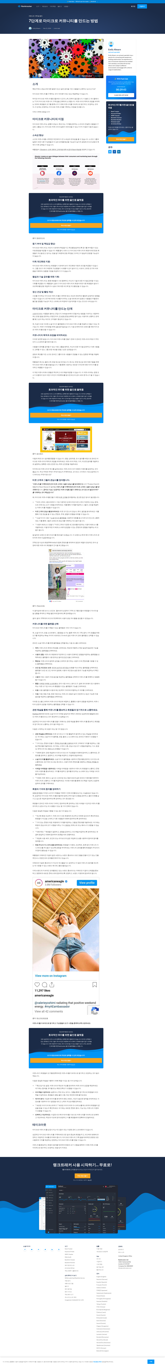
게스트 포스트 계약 (70, 1297)
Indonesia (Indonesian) (103, 1329)
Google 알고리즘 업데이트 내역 (74, 1300)
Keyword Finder (69, 1251)
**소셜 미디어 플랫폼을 (58, 518)
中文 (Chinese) (101, 1307)
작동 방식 (45, 6)
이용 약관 (99, 1249)
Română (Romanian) (103, 1337)
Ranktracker (25, 6)
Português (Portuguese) (104, 1298)
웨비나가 (51, 749)
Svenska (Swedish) (102, 1301)
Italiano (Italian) (101, 1287)
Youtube (31, 1249)
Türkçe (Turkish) (101, 1304)
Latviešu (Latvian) (102, 1334)
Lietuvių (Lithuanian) (103, 1331)
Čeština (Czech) (101, 1312)
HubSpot (35, 714)
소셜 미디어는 (37, 314)
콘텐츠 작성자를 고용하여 (64, 743)
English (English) (101, 1276)
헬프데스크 (100, 1270)
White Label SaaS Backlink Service (75, 1278)
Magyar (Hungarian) (102, 1326)
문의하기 (121, 1249)
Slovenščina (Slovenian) (103, 1342)
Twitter (45, 1249)
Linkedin (52, 1249)
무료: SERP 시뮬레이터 (71, 1271)
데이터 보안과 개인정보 (60, 668)
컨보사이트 (41, 606)
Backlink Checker (70, 1260)
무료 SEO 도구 (69, 1294)
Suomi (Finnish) (101, 1323)
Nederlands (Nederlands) (104, 1293)
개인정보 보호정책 (102, 1251)
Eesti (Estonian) (101, 1320)
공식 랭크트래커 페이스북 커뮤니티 (38, 1249)
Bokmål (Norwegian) (103, 1351)
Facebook (25, 1249)
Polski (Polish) (101, 1296)
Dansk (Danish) (101, 1315)
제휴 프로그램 (69, 1283)
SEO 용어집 (68, 1289)
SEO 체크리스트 (70, 1265)
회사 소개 (121, 1252)
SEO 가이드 (68, 1292)
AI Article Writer (70, 1268)
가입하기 (142, 6)
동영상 (67, 825)
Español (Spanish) (102, 1282)
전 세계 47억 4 (64, 316)
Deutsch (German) (102, 1279)
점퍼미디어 (41, 238)
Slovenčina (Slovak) (102, 1340)
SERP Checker (69, 1254)
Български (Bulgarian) (103, 1309)
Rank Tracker (68, 1249)
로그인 (133, 6)
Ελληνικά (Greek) (102, 1318)
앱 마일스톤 (100, 1267)
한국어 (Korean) (101, 1348)
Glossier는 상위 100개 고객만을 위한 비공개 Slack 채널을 (60, 149)
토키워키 (40, 454)
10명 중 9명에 (37, 793)
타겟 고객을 (63, 497)
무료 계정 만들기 (66, 225)
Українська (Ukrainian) (103, 1345)
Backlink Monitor (70, 1262)
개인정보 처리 (97, 1361)
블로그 (60, 6)
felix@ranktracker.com (124, 1268)
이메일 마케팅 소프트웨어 (48, 684)
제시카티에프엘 (42, 1018)
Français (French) (102, 1285)
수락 (151, 1361)
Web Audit (68, 1257)
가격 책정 (53, 6)
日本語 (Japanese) (102, 1290)
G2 (59, 1249)
